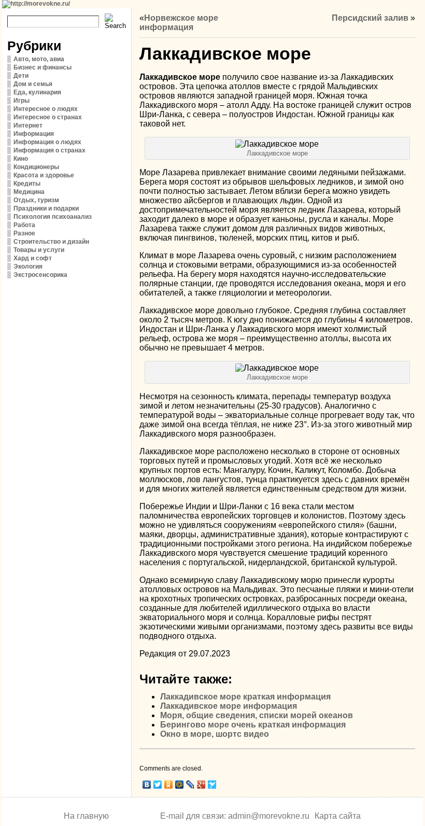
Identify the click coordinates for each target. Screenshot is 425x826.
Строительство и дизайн (51, 241)
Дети (21, 75)
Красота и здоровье (43, 175)
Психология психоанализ (52, 216)
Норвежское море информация (178, 22)
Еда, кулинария (37, 92)
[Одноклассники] (168, 784)
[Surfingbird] (212, 784)
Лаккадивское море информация (228, 706)
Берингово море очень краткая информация (253, 724)
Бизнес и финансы (42, 67)
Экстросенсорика (40, 274)
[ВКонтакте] (146, 784)
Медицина (29, 191)
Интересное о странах (47, 117)
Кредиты (26, 183)
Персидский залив (370, 17)
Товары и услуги (38, 250)
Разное (24, 233)
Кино (20, 158)
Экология (27, 266)
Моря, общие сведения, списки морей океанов (256, 715)
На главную (86, 815)
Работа (24, 225)
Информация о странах (49, 150)
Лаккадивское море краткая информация (245, 696)
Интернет (27, 125)
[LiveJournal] (190, 784)
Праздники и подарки (46, 208)
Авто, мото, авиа (38, 59)
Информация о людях (47, 142)
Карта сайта (338, 815)
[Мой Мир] (179, 784)
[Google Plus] (201, 784)
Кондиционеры (36, 167)
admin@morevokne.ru (268, 815)
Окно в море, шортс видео (214, 734)
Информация (33, 133)
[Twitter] (157, 784)
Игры (21, 100)
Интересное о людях (45, 109)
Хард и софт (32, 258)
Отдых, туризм (36, 200)
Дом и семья (32, 84)
